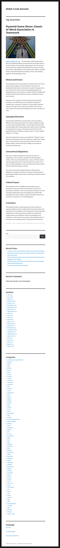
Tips (8, 499)
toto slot (8, 527)
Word (43, 223)
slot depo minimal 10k (12, 535)
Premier (9, 470)
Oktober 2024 (11, 332)
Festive (9, 403)
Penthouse (10, 466)
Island (9, 429)
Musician (10, 456)
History (9, 423)
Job (8, 431)
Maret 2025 (10, 321)
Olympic (9, 464)
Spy (8, 489)
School (9, 477)
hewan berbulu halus (13, 419)
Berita (9, 370)
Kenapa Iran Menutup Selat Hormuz (17, 265)
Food (8, 409)
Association (19, 223)
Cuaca (9, 390)
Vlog (8, 507)
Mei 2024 (10, 342)
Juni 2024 (10, 340)
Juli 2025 (10, 313)
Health (9, 417)
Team (9, 495)
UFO (8, 501)
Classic (24, 223)
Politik (9, 468)
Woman (9, 509)
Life (8, 442)
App (8, 366)
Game (9, 411)
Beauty (9, 368)
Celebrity (10, 380)
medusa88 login (10, 531)
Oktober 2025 (11, 309)
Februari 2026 (11, 301)
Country (9, 388)
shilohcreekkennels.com (13, 61)
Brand (9, 374)
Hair (8, 415)
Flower (9, 407)
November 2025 (12, 307)
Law (8, 440)
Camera (9, 376)
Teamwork (38, 223)
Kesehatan (10, 436)
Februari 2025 (11, 323)
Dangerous (10, 392)
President (10, 473)
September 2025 (12, 311)
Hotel (9, 425)
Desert (9, 397)
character (10, 384)
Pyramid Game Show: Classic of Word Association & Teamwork (24, 29)
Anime (9, 364)
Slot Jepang (10, 487)
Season (9, 479)
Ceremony (10, 382)
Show (14, 223)
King (8, 438)
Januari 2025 (11, 325)
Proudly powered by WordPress (24, 543)
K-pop (9, 433)
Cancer (9, 378)
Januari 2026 (11, 303)
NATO (9, 460)
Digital (9, 399)
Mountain (10, 452)
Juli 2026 (10, 295)
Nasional (10, 458)
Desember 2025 (11, 305)
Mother (9, 450)
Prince (9, 475)
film (8, 405)
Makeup (9, 444)
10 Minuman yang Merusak (15, 360)
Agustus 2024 (11, 336)
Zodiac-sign (10, 514)
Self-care (10, 483)
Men (8, 448)
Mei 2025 (10, 317)
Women (9, 512)
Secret (9, 481)
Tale (8, 493)
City (8, 386)
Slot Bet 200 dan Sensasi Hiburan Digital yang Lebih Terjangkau (26, 251)
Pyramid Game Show (31, 223)
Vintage (9, 505)
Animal (9, 362)
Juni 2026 (10, 297)
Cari (7, 233)
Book (8, 372)
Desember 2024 (11, 327)
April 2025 (10, 319)
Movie (9, 454)
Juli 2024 (10, 338)
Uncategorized (11, 503)
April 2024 (10, 344)
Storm (9, 491)
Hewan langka (11, 421)
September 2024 (12, 334)
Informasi (10, 427)
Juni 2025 (10, 315)
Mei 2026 (10, 299)
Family (9, 401)
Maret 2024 (10, 346)
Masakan (10, 446)
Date (8, 394)
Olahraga (10, 462)
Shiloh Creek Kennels (17, 9)
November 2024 (12, 330)
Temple (9, 497)
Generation (10, 413)
